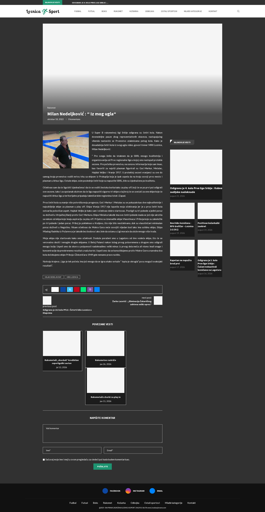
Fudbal (77, 11)
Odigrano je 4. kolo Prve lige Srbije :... (90, 3)
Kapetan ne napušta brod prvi (181, 262)
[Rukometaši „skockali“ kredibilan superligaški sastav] (62, 343)
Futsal (91, 11)
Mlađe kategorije (193, 11)
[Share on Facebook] (63, 289)
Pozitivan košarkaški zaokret (208, 225)
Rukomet (118, 11)
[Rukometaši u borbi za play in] (106, 380)
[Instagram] (218, 2)
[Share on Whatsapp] (83, 289)
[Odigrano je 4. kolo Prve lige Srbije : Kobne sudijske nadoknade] (196, 167)
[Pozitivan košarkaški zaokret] (210, 211)
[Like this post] (56, 289)
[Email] (221, 2)
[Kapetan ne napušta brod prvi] (182, 248)
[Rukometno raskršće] (106, 343)
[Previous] (65, 2)
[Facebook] (214, 2)
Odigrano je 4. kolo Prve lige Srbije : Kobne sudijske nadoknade (196, 190)
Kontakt (213, 11)
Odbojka (149, 11)
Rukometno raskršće (105, 360)
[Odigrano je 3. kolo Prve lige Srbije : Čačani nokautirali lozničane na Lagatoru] (210, 248)
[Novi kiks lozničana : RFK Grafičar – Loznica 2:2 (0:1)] (182, 211)
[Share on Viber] (90, 289)
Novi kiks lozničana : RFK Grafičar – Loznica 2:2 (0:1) (181, 226)
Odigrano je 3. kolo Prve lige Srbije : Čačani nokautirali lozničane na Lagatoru (209, 265)
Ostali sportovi (169, 11)
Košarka (134, 11)
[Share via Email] (97, 289)
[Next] (69, 2)
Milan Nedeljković (53, 277)
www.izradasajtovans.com (156, 508)
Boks (104, 11)
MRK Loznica (72, 277)
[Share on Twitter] (70, 289)
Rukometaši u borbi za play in (106, 397)
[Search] (238, 11)
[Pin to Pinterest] (76, 289)
